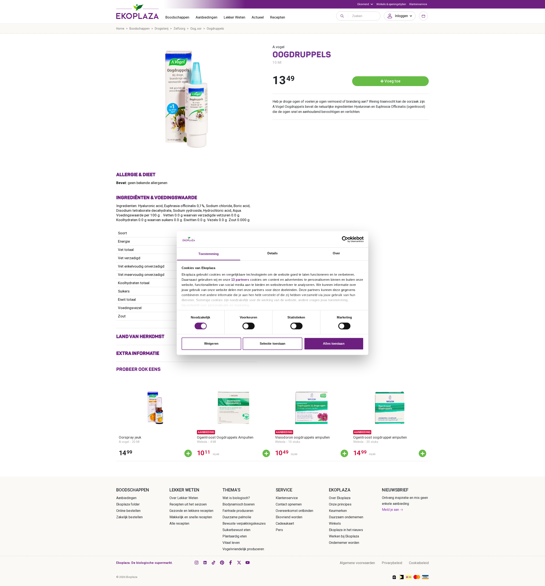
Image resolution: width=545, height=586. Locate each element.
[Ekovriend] (365, 4)
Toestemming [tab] (208, 254)
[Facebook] (230, 562)
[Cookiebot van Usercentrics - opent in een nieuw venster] (345, 239)
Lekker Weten (234, 17)
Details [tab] (272, 253)
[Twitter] (239, 562)
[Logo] (137, 11)
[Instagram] (196, 562)
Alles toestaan (333, 344)
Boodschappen (177, 17)
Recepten (277, 17)
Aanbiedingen (206, 17)
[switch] (248, 326)
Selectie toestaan (272, 344)
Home (120, 28)
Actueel (258, 17)
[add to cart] (188, 453)
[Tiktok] (213, 562)
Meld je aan (390, 510)
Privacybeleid (392, 563)
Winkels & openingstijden (391, 4)
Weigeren (211, 344)
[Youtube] (247, 562)
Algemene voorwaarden (357, 563)
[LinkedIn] (205, 562)
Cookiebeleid (419, 563)
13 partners (240, 280)
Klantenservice (418, 4)
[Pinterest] (222, 562)
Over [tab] (336, 253)
